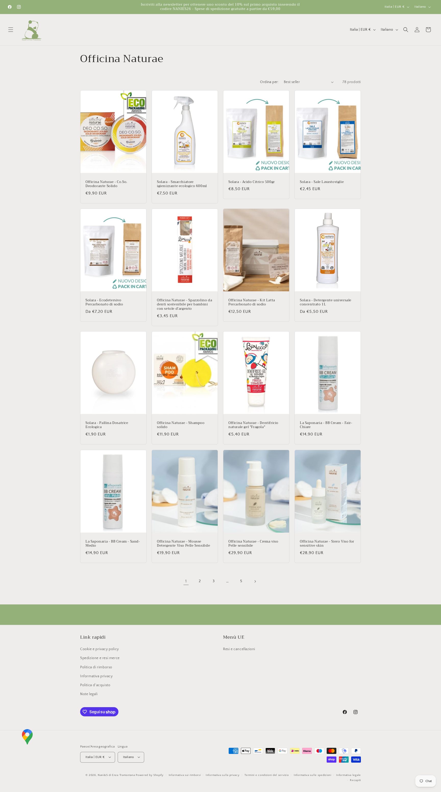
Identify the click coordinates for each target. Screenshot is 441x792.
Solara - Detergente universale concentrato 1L (325, 302)
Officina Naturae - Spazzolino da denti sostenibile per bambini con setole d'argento (184, 304)
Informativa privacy (96, 676)
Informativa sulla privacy (223, 774)
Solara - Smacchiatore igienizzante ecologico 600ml (182, 184)
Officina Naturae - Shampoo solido (181, 425)
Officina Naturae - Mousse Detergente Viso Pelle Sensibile (183, 543)
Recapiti (355, 780)
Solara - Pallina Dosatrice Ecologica (106, 425)
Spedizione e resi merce (100, 658)
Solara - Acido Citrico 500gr (251, 182)
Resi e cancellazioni (239, 649)
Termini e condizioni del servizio (266, 774)
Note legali (89, 694)
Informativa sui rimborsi (185, 774)
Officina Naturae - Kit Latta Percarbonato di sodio (251, 302)
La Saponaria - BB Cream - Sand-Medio (112, 543)
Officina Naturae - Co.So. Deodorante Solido (106, 184)
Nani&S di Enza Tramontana (116, 774)
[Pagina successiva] (255, 581)
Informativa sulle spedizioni (312, 774)
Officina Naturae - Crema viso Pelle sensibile (253, 543)
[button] (10, 29)
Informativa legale (348, 774)
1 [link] (186, 581)
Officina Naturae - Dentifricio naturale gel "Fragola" (253, 425)
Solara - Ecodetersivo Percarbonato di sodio (104, 302)
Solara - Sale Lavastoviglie (322, 182)
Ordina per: (269, 82)
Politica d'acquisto (95, 685)
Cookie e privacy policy (99, 649)
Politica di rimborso (96, 667)
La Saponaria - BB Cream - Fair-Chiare (326, 425)
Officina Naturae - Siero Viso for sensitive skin (327, 543)
